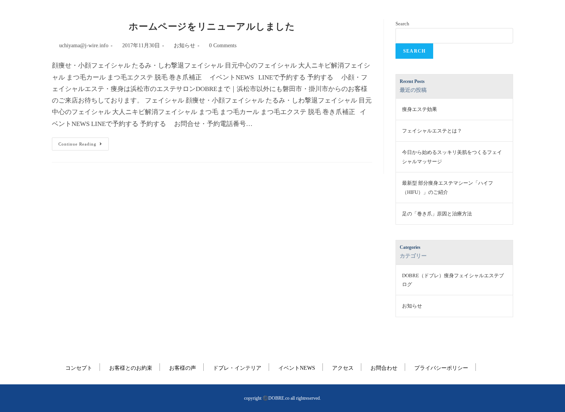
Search (402, 23)
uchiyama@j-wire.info (83, 45)
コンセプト (78, 368)
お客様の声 (182, 368)
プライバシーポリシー (441, 368)
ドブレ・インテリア (237, 368)
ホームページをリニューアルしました (212, 26)
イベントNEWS (296, 368)
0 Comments (222, 45)
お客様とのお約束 (130, 368)
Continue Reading (80, 141)
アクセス (343, 368)
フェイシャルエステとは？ (432, 131)
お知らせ (184, 45)
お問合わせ (384, 368)
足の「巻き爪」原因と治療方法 (437, 214)
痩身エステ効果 (419, 109)
